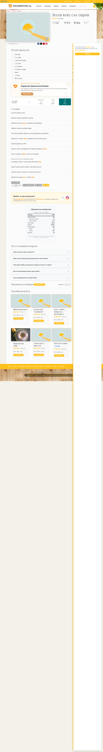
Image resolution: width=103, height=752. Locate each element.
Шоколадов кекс (20, 309)
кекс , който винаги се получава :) (59, 311)
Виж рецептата (18, 318)
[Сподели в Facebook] (38, 44)
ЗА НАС (10, 366)
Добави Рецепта (77, 1)
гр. (17, 78)
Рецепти (39, 6)
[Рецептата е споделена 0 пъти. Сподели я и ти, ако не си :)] (15, 44)
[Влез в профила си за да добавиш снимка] (46, 39)
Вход (94, 1)
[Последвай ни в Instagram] (67, 197)
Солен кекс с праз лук (39, 344)
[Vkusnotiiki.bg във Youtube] (4, 1)
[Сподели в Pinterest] (44, 44)
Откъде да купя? (27, 94)
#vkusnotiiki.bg (39, 199)
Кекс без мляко (60, 343)
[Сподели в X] (41, 44)
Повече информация (80, 50)
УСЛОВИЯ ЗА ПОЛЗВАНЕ (38, 366)
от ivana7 (17, 185)
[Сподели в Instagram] (46, 44)
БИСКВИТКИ (48, 366)
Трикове (56, 6)
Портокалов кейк (18, 344)
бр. (16, 54)
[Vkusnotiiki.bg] (6, 1)
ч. (17, 63)
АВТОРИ (15, 366)
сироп (33, 177)
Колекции (47, 6)
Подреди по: (61, 284)
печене (45, 149)
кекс (24, 177)
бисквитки (88, 47)
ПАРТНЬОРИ (61, 366)
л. (17, 63)
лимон (25, 138)
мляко (24, 123)
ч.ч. (17, 57)
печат (46, 185)
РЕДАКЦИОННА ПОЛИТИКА (24, 366)
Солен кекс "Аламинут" (38, 310)
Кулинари (72, 6)
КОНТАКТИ (54, 366)
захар (39, 162)
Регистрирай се (87, 1)
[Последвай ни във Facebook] (63, 197)
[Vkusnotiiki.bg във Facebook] (2, 1)
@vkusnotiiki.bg (21, 199)
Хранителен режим (68, 1)
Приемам (87, 54)
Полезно (64, 6)
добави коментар (39, 284)
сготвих (16, 182)
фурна (24, 154)
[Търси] (94, 6)
